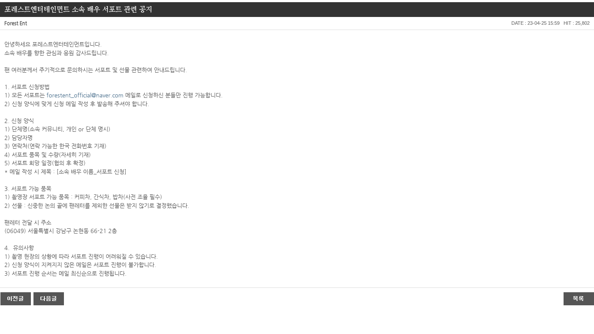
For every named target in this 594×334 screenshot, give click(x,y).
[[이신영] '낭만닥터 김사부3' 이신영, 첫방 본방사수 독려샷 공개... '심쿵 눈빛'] (15, 298)
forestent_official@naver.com (85, 95)
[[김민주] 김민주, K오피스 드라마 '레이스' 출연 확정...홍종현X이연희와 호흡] (48, 298)
